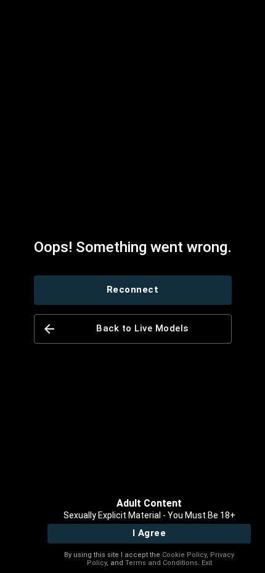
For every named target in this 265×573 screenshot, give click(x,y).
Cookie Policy (184, 555)
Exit (207, 563)
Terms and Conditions (161, 563)
